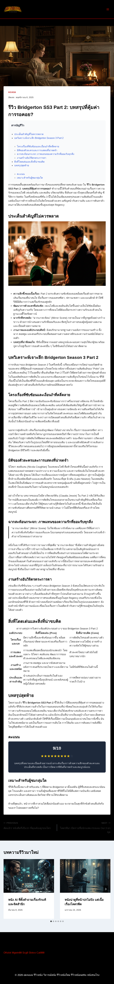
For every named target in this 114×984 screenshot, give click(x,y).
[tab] (51, 921)
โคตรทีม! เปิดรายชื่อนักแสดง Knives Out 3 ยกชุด (85, 828)
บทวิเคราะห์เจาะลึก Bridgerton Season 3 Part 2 (39, 138)
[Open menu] (107, 9)
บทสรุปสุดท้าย (21, 165)
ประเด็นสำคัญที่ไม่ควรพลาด (28, 134)
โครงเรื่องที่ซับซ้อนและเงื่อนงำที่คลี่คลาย (38, 146)
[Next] (105, 889)
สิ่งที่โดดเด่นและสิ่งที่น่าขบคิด (29, 161)
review (12, 92)
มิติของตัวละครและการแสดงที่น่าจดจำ (37, 150)
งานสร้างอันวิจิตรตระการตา (31, 158)
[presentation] (29, 876)
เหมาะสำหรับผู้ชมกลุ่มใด (30, 177)
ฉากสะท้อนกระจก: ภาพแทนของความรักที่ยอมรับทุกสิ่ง (45, 154)
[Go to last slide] (8, 889)
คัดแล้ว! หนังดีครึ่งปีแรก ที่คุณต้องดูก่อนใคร (27, 826)
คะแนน (21, 174)
